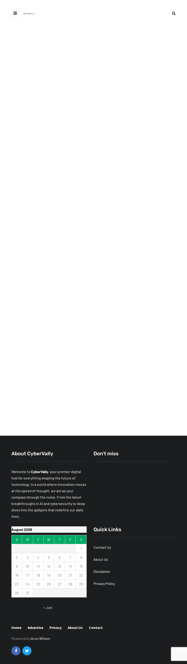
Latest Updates (51, 197)
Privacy (55, 627)
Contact (96, 627)
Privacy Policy (104, 583)
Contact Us (102, 547)
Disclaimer (102, 571)
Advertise (35, 627)
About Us (101, 559)
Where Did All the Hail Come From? (67, 215)
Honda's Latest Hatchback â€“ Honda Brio (48, 408)
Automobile (26, 197)
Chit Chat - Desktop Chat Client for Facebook (129, 335)
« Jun (47, 607)
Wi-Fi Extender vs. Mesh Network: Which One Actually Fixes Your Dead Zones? (65, 264)
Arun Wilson (40, 638)
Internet (103, 493)
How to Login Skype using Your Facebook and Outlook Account (42, 391)
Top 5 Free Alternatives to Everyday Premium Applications (147, 262)
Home (16, 627)
